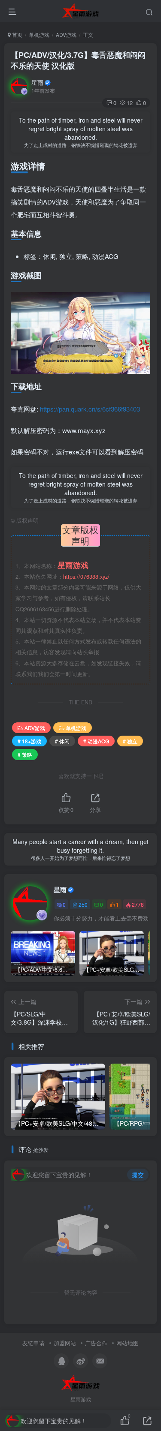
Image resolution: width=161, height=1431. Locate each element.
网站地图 (127, 1343)
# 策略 (25, 754)
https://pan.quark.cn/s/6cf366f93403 (90, 408)
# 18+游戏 (29, 741)
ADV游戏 (66, 34)
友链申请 (33, 1343)
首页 (16, 34)
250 (83, 904)
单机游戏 (39, 34)
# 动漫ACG (96, 741)
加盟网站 (65, 1343)
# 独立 (130, 741)
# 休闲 (62, 741)
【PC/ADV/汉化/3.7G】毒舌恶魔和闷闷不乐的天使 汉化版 (78, 60)
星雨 (37, 82)
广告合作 (96, 1343)
